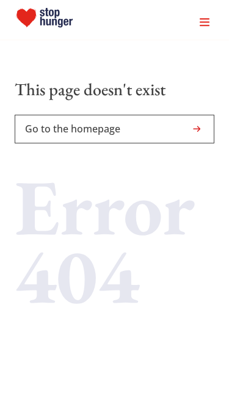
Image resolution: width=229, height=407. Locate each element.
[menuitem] (44, 20)
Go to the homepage (72, 128)
